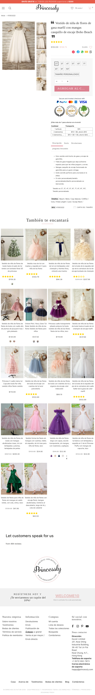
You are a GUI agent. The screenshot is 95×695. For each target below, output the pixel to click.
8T (56, 69)
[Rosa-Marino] (37, 341)
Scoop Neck (77, 202)
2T (56, 63)
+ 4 (66, 456)
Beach (61, 199)
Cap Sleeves (76, 199)
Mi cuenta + (79, 8)
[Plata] (10, 341)
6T (79, 63)
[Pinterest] (83, 626)
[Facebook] (73, 626)
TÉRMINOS (76, 689)
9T (62, 69)
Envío (66, 143)
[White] (63, 456)
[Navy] (59, 456)
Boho (68, 199)
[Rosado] (14, 341)
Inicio (3, 16)
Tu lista (85, 47)
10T (67, 69)
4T (67, 63)
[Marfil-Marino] (34, 341)
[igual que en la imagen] (12, 284)
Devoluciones (76, 143)
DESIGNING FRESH (47, 692)
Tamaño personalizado (67, 74)
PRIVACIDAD (85, 689)
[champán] (82, 284)
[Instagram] (78, 626)
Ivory (53, 202)
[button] (57, 42)
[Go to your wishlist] (72, 7)
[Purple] (51, 456)
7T (84, 63)
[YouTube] (87, 626)
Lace (69, 202)
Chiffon (84, 199)
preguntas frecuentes (60, 149)
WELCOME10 (67, 596)
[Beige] (55, 456)
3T (62, 63)
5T (73, 63)
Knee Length (61, 202)
